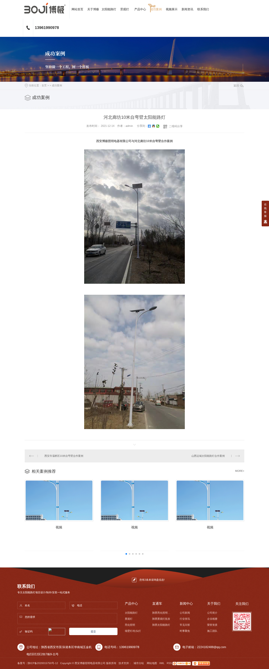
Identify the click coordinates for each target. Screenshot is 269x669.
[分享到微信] (157, 126)
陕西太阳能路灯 (161, 624)
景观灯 (124, 9)
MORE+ (239, 470)
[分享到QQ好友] (153, 126)
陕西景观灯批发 (161, 618)
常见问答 (185, 624)
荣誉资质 (212, 624)
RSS (169, 663)
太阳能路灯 (109, 9)
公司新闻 (185, 612)
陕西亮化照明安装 (161, 612)
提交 (93, 631)
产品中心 (140, 9)
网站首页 (77, 9)
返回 (236, 85)
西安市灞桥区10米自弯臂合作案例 (63, 455)
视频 (59, 527)
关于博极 (93, 9)
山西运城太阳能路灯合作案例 (208, 455)
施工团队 (212, 630)
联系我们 (203, 9)
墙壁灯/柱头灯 (133, 630)
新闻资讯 (187, 9)
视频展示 (172, 9)
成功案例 (156, 9)
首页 (44, 85)
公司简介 (212, 612)
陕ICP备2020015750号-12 (43, 663)
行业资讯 (185, 618)
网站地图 (152, 663)
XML (162, 663)
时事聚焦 (185, 630)
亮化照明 (130, 624)
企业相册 (212, 618)
